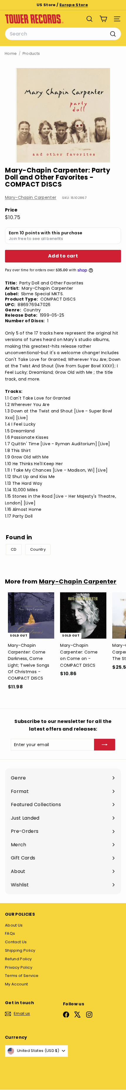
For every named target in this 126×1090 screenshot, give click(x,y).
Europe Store (73, 5)
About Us (14, 925)
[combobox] (63, 34)
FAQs (10, 933)
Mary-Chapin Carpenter (30, 197)
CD (14, 549)
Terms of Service (22, 975)
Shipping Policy (20, 950)
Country (38, 549)
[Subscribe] (104, 744)
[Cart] (103, 19)
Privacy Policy (18, 967)
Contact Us (16, 942)
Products (31, 53)
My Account (16, 984)
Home (11, 53)
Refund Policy (18, 959)
